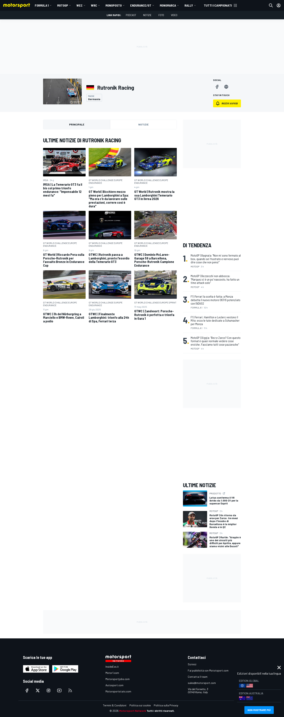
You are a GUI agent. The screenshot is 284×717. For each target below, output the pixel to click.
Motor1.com (112, 672)
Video (174, 15)
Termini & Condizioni (114, 705)
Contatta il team (197, 676)
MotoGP (62, 5)
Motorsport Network (132, 710)
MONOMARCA (168, 5)
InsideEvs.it (112, 666)
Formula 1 (42, 5)
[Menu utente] (278, 5)
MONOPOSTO (113, 5)
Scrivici (192, 664)
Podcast (131, 15)
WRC (94, 5)
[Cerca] (271, 5)
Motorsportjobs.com (117, 679)
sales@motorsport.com (202, 682)
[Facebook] (217, 87)
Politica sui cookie (140, 705)
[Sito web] (226, 87)
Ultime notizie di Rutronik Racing (82, 140)
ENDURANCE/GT (140, 5)
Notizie (147, 15)
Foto (161, 15)
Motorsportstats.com (118, 691)
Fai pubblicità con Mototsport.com (208, 670)
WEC (79, 5)
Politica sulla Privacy (166, 705)
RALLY (189, 5)
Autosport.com (114, 685)
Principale (76, 124)
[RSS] (70, 690)
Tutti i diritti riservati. (161, 710)
